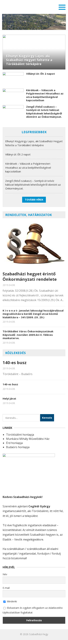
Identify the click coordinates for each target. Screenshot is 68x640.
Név (5, 574)
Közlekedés (15, 353)
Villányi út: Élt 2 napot (40, 73)
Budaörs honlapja (17, 447)
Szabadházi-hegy (38, 634)
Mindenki (11, 601)
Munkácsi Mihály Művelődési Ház (28, 439)
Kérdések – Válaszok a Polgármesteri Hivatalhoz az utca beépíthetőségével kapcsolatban (44, 95)
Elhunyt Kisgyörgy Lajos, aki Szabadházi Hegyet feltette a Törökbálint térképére (29, 60)
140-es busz (15, 362)
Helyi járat (9, 398)
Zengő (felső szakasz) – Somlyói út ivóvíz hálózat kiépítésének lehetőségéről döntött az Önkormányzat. (44, 112)
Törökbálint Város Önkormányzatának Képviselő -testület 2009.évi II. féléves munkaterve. (28, 335)
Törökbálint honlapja (20, 435)
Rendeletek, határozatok (28, 215)
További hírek (34, 199)
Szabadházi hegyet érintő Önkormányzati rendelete (30, 276)
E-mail (6, 587)
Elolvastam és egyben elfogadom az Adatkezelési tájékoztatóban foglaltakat (33, 610)
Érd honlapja (14, 443)
